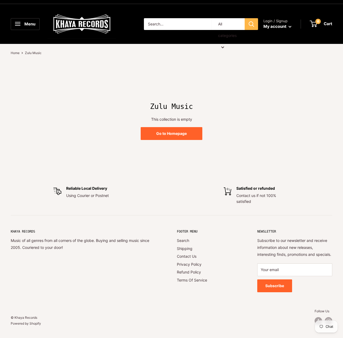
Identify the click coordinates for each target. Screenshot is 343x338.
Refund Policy (189, 272)
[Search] (251, 24)
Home (15, 53)
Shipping (184, 248)
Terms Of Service (192, 280)
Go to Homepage (171, 133)
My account (275, 26)
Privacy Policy (189, 264)
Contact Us (186, 256)
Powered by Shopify (26, 323)
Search (183, 240)
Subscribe (274, 285)
